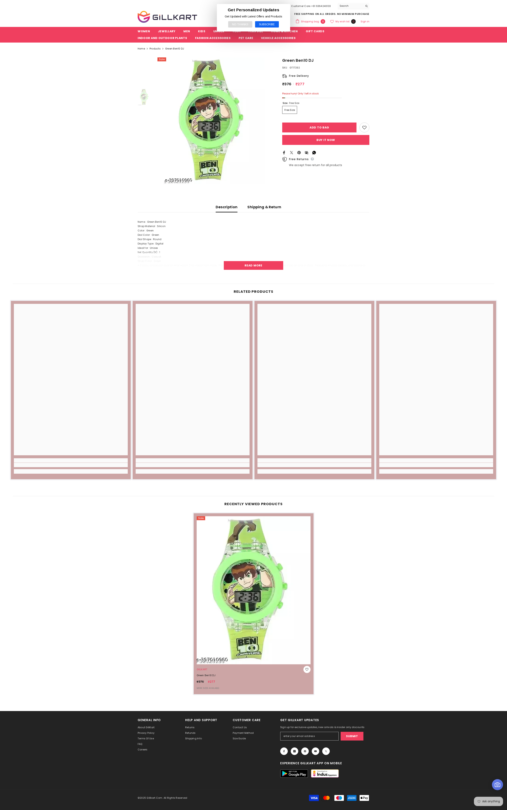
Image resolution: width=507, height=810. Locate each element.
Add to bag (319, 127)
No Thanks (240, 24)
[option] (214, 120)
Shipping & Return (264, 206)
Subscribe (267, 24)
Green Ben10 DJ (206, 675)
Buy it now (325, 140)
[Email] (306, 152)
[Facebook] (284, 152)
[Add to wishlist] (364, 127)
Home (141, 48)
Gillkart (202, 669)
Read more (253, 265)
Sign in (365, 21)
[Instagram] (294, 751)
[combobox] (350, 6)
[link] (71, 465)
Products (155, 48)
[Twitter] (291, 152)
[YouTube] (315, 751)
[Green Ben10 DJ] (254, 590)
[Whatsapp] (314, 152)
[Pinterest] (299, 152)
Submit (352, 736)
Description (226, 206)
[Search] (353, 6)
